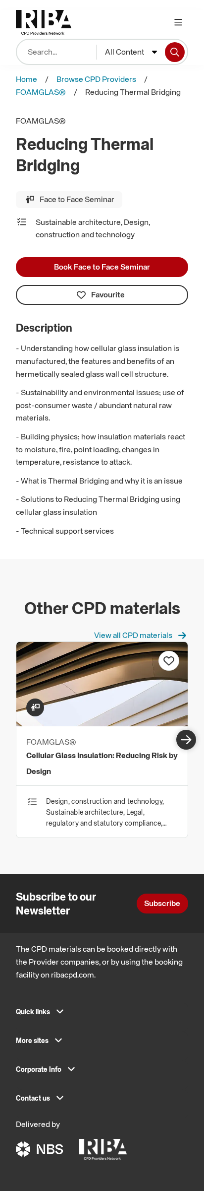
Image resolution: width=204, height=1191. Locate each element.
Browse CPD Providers (96, 79)
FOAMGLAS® (41, 92)
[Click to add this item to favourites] (168, 661)
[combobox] (131, 52)
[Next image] (186, 740)
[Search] (175, 52)
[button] (102, 1015)
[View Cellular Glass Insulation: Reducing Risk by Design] (102, 723)
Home (26, 79)
